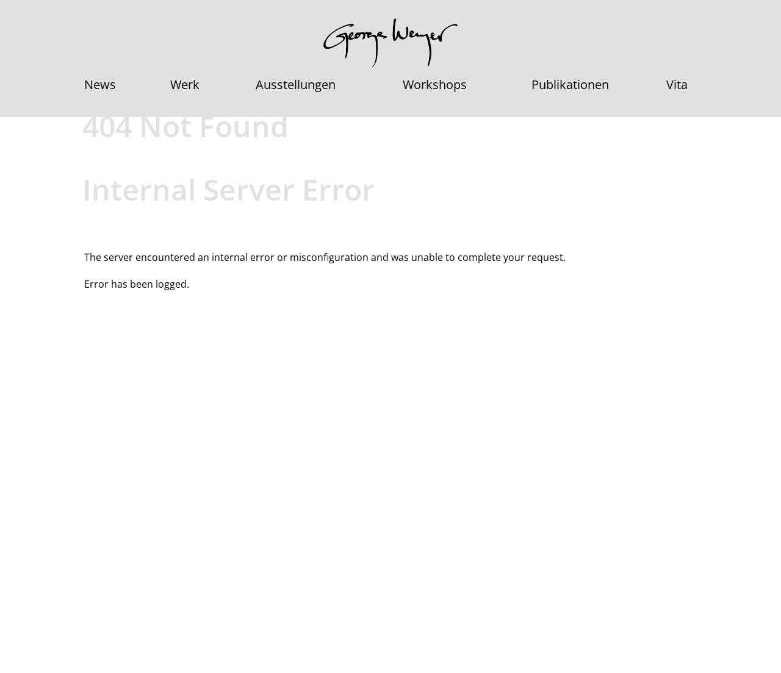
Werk (185, 84)
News (100, 84)
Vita (677, 84)
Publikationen (570, 84)
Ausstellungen (296, 84)
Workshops (435, 84)
